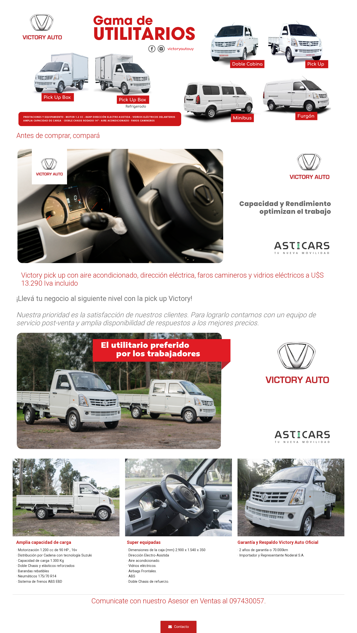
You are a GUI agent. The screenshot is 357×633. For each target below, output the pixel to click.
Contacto (181, 627)
